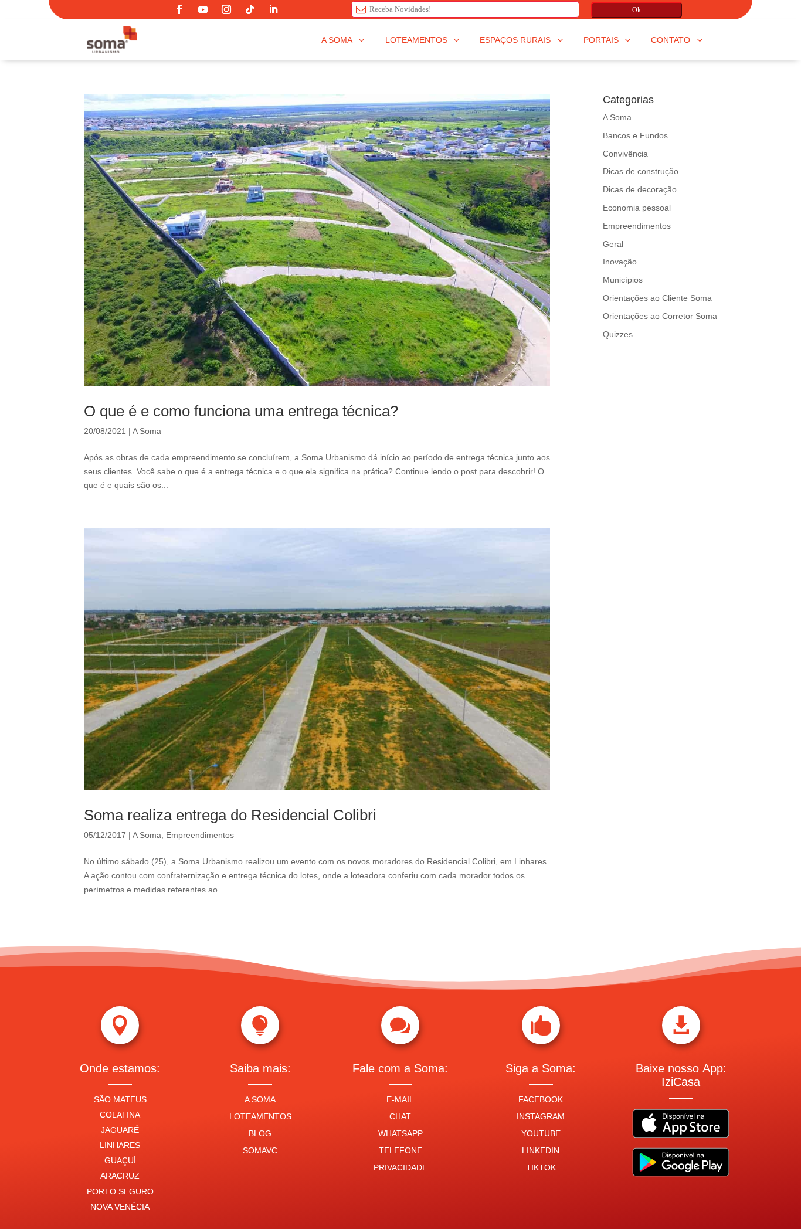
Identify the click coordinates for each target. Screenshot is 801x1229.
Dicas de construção (640, 171)
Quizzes (618, 334)
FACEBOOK (540, 1099)
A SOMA (260, 1099)
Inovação (620, 261)
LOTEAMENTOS (260, 1116)
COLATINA (120, 1114)
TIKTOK (541, 1167)
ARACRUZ (120, 1175)
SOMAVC (260, 1150)
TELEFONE (400, 1150)
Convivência (625, 153)
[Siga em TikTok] (249, 9)
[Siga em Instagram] (226, 9)
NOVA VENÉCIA (120, 1206)
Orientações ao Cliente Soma (657, 298)
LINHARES (120, 1145)
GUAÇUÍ (120, 1160)
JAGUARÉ (120, 1130)
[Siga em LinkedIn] (273, 9)
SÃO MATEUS (120, 1099)
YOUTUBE (541, 1133)
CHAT (400, 1116)
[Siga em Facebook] (179, 9)
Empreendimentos (200, 835)
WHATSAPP (400, 1133)
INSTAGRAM (541, 1116)
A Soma (147, 431)
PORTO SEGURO (120, 1191)
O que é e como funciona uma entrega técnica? (241, 411)
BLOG (260, 1133)
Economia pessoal (637, 207)
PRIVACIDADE (400, 1167)
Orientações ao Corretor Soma (660, 316)
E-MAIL (400, 1099)
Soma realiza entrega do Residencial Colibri (230, 815)
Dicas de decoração (640, 189)
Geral (613, 244)
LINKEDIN (540, 1150)
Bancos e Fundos (635, 135)
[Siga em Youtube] (203, 9)
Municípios (623, 279)
